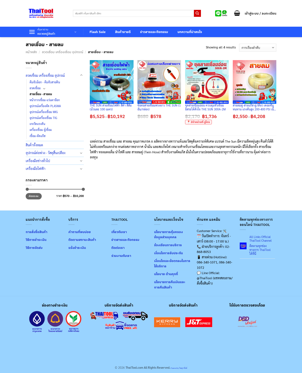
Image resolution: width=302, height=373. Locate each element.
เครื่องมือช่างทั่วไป (38, 161)
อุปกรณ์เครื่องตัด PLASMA (45, 106)
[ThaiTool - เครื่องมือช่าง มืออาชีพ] (41, 13)
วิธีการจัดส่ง (34, 248)
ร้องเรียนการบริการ (168, 245)
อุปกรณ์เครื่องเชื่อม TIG (43, 118)
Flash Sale (98, 32)
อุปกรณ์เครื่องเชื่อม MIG (44, 112)
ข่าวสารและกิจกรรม (154, 32)
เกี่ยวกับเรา (119, 232)
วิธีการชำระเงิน (36, 240)
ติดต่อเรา (117, 248)
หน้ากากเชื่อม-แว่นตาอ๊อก (45, 100)
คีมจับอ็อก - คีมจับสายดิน (45, 82)
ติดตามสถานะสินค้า (82, 240)
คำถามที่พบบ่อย (79, 232)
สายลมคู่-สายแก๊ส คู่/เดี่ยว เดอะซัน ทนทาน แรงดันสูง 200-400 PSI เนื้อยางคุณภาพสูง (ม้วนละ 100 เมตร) (254, 107)
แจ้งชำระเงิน (77, 248)
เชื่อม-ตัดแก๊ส (37, 136)
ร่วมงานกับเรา (121, 256)
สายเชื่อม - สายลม (41, 94)
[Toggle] (81, 75)
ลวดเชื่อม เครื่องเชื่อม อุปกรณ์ (62, 52)
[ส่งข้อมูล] (197, 13)
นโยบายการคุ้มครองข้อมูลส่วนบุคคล (168, 234)
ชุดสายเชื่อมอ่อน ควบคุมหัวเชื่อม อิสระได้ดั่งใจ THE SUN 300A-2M (205, 107)
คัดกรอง (33, 196)
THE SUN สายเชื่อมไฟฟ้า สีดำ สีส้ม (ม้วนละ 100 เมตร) (111, 107)
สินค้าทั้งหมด (34, 145)
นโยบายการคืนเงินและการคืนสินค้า (169, 284)
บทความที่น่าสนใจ (190, 32)
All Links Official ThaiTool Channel (260, 239)
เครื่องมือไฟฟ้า (35, 168)
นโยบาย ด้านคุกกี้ (166, 274)
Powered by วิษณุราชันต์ (178, 368)
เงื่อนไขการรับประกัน (168, 253)
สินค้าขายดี (123, 32)
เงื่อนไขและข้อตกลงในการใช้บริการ (172, 263)
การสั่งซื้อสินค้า (36, 232)
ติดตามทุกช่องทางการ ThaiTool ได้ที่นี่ (260, 249)
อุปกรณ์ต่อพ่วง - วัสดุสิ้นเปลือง (45, 153)
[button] (237, 13)
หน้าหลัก (31, 52)
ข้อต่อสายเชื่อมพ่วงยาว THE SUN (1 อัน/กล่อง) (159, 107)
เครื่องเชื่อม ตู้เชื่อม (41, 130)
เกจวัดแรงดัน (37, 124)
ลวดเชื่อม (35, 88)
